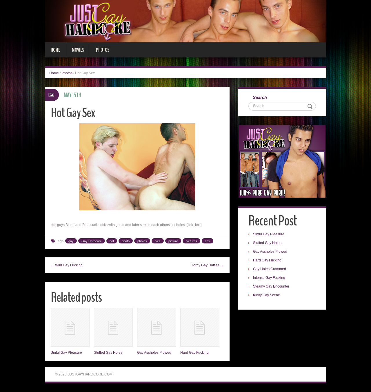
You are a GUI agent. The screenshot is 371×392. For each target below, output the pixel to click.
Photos (102, 49)
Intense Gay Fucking (269, 278)
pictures (191, 241)
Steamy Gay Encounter (271, 286)
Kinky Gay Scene (266, 295)
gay (71, 241)
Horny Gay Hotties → (207, 265)
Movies (78, 49)
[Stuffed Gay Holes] (113, 327)
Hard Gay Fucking (194, 353)
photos (142, 241)
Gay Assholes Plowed (154, 353)
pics (158, 241)
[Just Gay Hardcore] (185, 21)
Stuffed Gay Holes (108, 353)
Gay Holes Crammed (269, 269)
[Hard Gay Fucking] (199, 327)
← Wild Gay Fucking (67, 265)
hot (112, 241)
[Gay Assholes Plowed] (156, 327)
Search (260, 97)
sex (207, 241)
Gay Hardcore (91, 241)
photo (126, 241)
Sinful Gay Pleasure (66, 353)
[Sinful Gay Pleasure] (70, 327)
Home (55, 49)
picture (173, 241)
